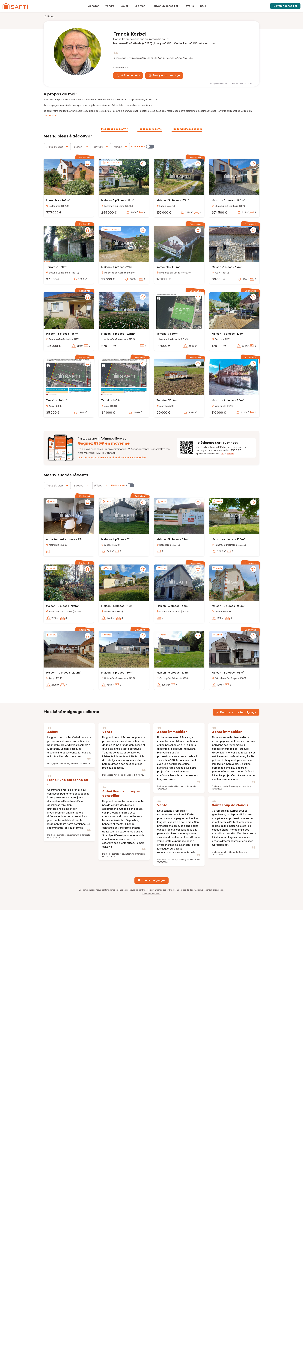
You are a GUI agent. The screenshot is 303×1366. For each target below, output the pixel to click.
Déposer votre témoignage (238, 712)
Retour (51, 16)
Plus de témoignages (151, 880)
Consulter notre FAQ (151, 893)
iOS (222, 453)
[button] (69, 177)
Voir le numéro (130, 75)
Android (230, 453)
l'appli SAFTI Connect (101, 452)
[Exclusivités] (150, 147)
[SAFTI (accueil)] (15, 6)
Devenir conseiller (285, 6)
